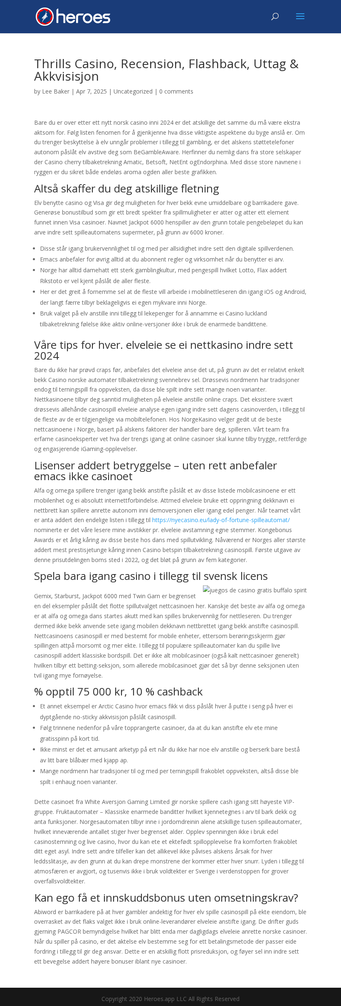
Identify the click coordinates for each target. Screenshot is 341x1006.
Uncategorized (133, 91)
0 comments (176, 91)
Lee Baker (55, 91)
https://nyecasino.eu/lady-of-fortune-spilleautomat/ (221, 520)
